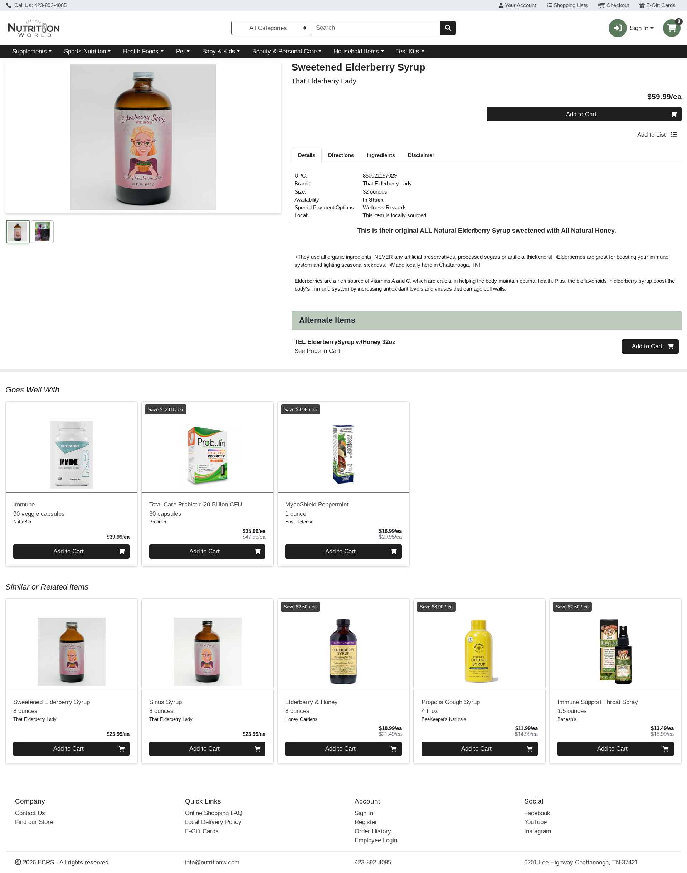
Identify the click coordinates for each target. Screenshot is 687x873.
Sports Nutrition (85, 51)
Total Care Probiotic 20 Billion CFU (195, 509)
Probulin (157, 521)
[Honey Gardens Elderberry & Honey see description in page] (343, 644)
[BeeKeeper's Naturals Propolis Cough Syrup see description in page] (479, 644)
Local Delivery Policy (213, 822)
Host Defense (299, 521)
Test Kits (407, 51)
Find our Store (34, 822)
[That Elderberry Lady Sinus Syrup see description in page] (207, 644)
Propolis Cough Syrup (451, 706)
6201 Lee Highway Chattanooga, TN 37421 (581, 862)
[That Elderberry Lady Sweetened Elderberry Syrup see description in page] (71, 644)
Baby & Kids (218, 51)
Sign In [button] (639, 28)
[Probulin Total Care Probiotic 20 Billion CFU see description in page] (207, 446)
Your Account (519, 5)
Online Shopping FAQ (213, 813)
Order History (373, 831)
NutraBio (22, 521)
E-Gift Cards (660, 5)
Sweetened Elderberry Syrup (51, 706)
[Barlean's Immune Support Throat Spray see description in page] (615, 644)
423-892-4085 (373, 862)
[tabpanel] (487, 235)
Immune (39, 509)
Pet (180, 51)
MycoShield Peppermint (317, 509)
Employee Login (376, 840)
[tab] (307, 155)
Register (366, 822)
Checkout (617, 5)
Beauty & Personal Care (284, 51)
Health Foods (141, 51)
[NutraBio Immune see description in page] (71, 446)
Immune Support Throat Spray (597, 706)
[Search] (448, 28)
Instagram (537, 831)
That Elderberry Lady (387, 183)
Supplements (29, 51)
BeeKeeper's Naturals (444, 719)
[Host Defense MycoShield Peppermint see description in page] (343, 446)
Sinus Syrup (165, 706)
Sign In (364, 813)
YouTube (535, 822)
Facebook (537, 813)
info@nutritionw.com (212, 862)
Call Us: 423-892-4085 (40, 5)
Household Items (356, 51)
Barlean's (566, 719)
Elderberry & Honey (311, 706)
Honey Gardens (301, 719)
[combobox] (375, 28)
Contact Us (30, 813)
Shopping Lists (570, 5)
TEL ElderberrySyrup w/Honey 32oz (344, 342)
